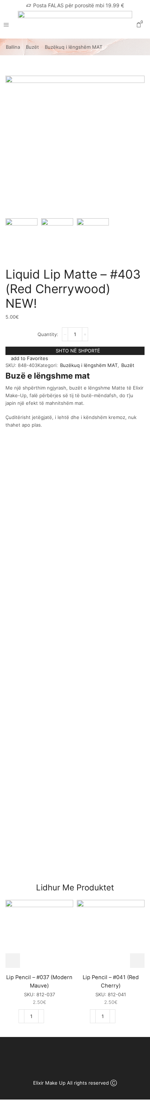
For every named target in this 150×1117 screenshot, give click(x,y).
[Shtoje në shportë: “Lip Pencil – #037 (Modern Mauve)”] (53, 1016)
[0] (144, 25)
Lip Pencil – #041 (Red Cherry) (111, 981)
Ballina (13, 47)
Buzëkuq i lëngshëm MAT (73, 47)
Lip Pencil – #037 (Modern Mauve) (39, 981)
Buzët (32, 47)
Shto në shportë (78, 351)
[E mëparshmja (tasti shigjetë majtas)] (12, 558)
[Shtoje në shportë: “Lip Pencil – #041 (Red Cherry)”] (125, 1016)
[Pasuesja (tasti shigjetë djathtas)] (137, 558)
